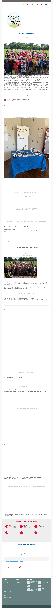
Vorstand (7, 558)
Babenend (24, 212)
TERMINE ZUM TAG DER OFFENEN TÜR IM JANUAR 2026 (11, 232)
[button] (23, 5)
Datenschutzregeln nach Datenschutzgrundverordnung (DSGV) (26, 195)
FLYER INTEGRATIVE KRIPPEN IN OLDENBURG (10, 378)
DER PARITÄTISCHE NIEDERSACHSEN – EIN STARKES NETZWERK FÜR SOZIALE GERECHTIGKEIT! (16, 481)
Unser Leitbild (26, 198)
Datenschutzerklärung (30, 606)
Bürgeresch (27, 212)
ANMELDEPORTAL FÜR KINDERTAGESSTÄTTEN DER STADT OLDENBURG (13, 239)
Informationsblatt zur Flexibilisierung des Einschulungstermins (26, 201)
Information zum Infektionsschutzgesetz (26, 197)
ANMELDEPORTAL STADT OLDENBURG (9, 100)
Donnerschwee (31, 212)
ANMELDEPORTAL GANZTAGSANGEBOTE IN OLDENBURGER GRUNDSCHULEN (14, 214)
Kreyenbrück (36, 212)
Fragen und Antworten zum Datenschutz (26, 196)
